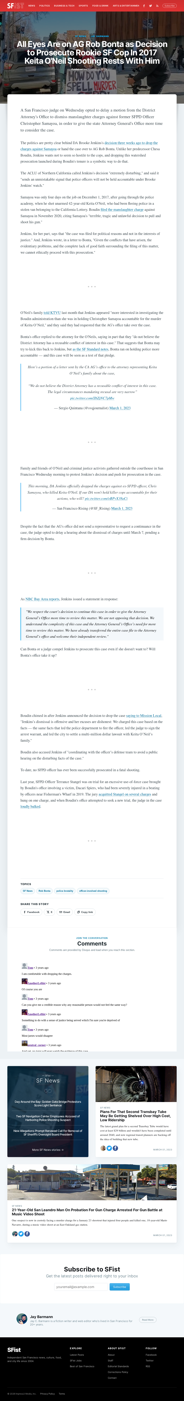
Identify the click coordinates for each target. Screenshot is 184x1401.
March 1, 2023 (120, 407)
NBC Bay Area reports (42, 598)
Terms (62, 1393)
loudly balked (30, 806)
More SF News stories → (48, 1149)
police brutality (64, 891)
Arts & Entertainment (127, 5)
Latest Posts (77, 1354)
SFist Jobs (76, 1360)
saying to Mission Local (143, 715)
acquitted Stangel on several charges (125, 794)
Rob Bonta (44, 891)
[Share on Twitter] (109, 1148)
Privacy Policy (47, 1393)
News (31, 5)
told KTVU (52, 312)
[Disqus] (92, 1006)
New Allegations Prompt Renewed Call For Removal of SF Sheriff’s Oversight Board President (47, 1132)
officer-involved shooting (93, 891)
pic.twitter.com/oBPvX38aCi (106, 498)
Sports (83, 5)
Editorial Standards (118, 1366)
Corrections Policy (118, 1372)
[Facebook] (144, 6)
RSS (148, 1366)
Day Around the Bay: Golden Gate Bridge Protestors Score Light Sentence (48, 1103)
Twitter (150, 1360)
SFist (14, 1349)
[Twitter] (150, 5)
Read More (147, 1319)
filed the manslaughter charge (122, 209)
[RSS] (158, 5)
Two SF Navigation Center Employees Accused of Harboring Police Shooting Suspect (48, 1118)
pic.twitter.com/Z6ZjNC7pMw (92, 397)
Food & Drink (100, 5)
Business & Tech (64, 5)
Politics (44, 5)
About (111, 1354)
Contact (112, 1377)
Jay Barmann (100, 36)
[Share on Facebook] (115, 1148)
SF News (80, 36)
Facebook (151, 1354)
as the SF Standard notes (90, 349)
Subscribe (170, 5)
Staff (110, 1360)
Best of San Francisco (82, 1366)
